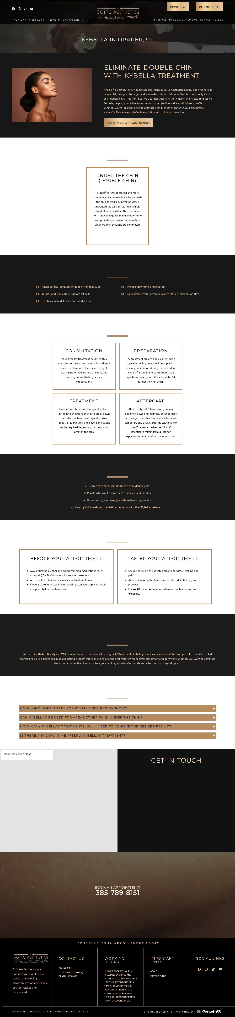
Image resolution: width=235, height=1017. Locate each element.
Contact (206, 20)
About (25, 20)
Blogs (219, 20)
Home (15, 20)
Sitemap (84, 1011)
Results (55, 20)
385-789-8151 (118, 892)
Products (176, 20)
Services (38, 20)
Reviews (191, 20)
